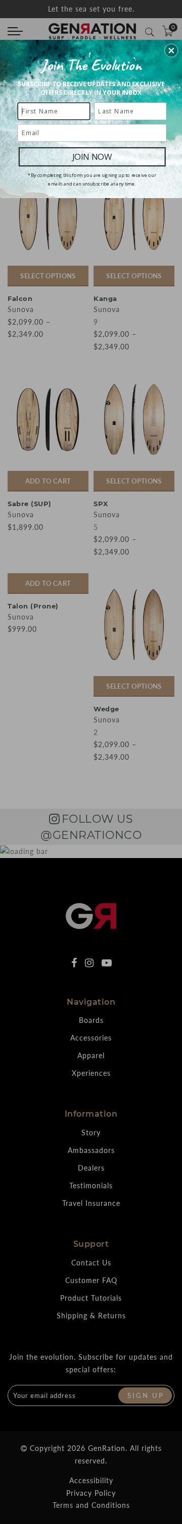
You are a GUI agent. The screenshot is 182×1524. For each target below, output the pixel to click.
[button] (171, 50)
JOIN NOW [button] (92, 156)
